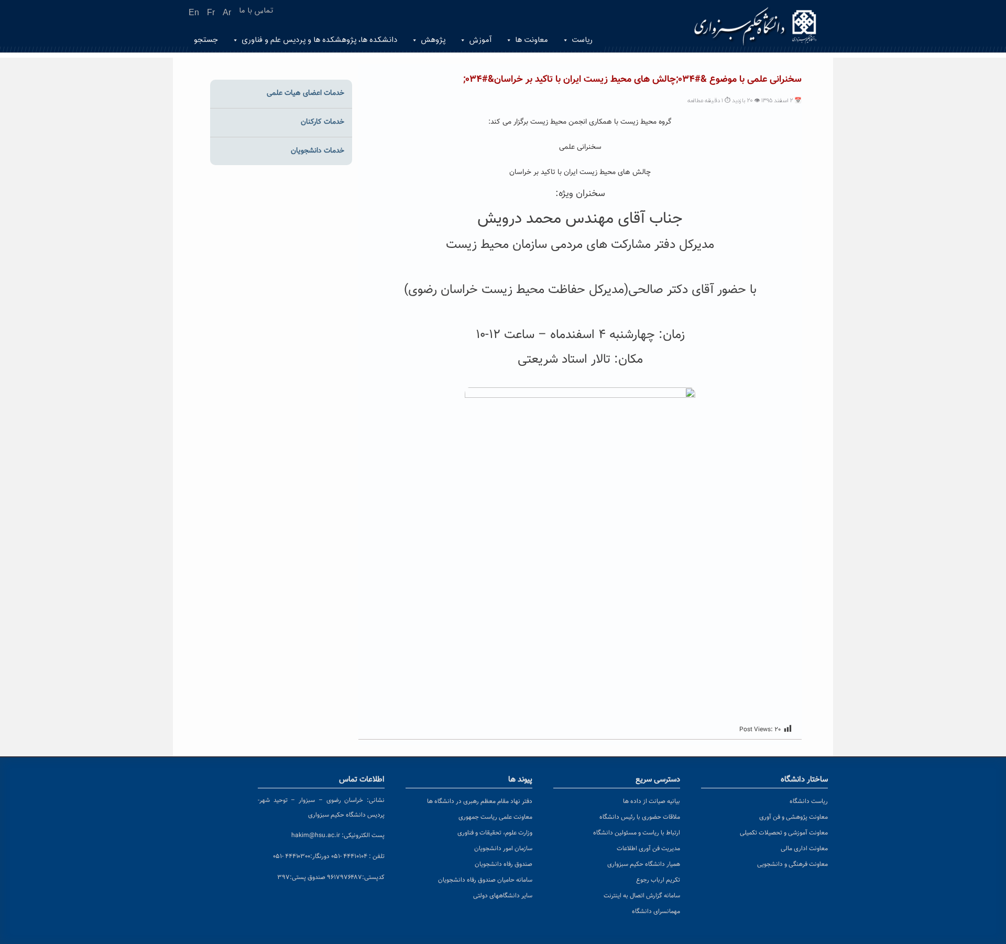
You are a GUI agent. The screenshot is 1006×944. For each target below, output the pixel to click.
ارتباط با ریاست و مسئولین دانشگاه (636, 833)
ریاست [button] (582, 40)
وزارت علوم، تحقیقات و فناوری (494, 833)
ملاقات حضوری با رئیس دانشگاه (639, 817)
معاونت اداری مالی (804, 848)
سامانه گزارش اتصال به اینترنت (642, 895)
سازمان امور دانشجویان (503, 848)
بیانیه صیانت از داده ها (651, 801)
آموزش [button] (480, 40)
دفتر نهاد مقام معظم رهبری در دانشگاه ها (479, 801)
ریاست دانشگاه (809, 801)
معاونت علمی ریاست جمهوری (495, 817)
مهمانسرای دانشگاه (656, 911)
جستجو (206, 40)
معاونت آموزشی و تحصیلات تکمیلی (784, 833)
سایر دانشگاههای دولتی (502, 895)
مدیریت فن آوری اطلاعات (648, 848)
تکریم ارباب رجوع (658, 880)
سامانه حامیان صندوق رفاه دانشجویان (485, 880)
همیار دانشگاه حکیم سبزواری (643, 864)
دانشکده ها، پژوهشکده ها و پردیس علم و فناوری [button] (319, 40)
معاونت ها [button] (531, 40)
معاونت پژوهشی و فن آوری (793, 817)
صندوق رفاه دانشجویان (503, 864)
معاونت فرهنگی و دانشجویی (792, 864)
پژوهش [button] (433, 40)
